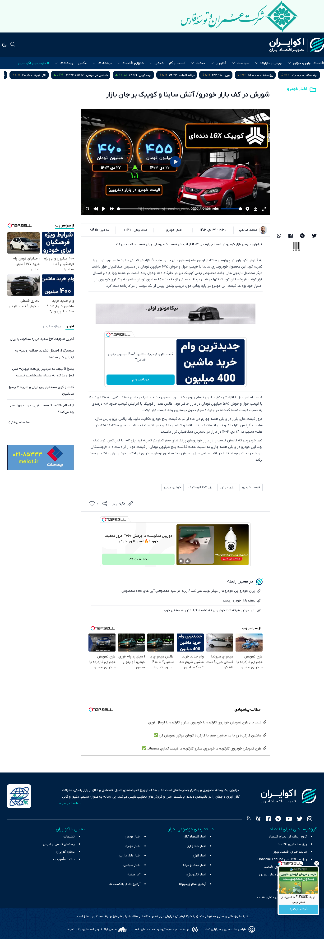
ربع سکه (312, 75)
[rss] (248, 819)
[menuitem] (114, 504)
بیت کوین (189, 75)
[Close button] (316, 863)
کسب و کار (176, 63)
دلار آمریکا (84, 75)
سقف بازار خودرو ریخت (239, 600)
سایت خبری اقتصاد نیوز (290, 852)
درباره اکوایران (65, 852)
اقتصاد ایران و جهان (308, 63)
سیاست (243, 63)
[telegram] (302, 236)
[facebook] (290, 236)
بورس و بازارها (271, 63)
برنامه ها (104, 63)
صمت (200, 63)
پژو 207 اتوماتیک (200, 487)
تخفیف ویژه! (138, 559)
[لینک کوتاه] (130, 504)
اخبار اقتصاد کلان (194, 836)
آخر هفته (133, 874)
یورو (271, 75)
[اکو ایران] (296, 45)
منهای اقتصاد (133, 63)
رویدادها (66, 63)
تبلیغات (69, 836)
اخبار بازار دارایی (129, 855)
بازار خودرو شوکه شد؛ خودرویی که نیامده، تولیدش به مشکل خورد (209, 610)
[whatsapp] (279, 236)
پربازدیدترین (52, 326)
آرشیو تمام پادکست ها (124, 884)
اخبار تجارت (132, 846)
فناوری (221, 63)
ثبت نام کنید (298, 909)
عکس (82, 63)
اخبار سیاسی (131, 865)
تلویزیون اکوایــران (32, 63)
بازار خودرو (227, 487)
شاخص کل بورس (141, 75)
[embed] (122, 504)
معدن (159, 63)
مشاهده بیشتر (20, 422)
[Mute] (188, 561)
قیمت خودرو (251, 487)
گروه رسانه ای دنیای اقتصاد (288, 836)
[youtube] (289, 819)
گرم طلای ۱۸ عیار (39, 75)
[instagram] (309, 819)
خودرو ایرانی (172, 487)
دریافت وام (140, 379)
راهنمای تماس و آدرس (59, 844)
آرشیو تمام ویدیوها (192, 884)
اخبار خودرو (297, 89)
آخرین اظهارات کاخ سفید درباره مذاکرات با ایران (42, 339)
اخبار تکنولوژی (196, 874)
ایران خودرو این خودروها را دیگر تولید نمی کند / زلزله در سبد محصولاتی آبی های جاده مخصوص (188, 591)
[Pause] (181, 561)
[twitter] (314, 236)
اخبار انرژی (199, 855)
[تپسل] (108, 334)
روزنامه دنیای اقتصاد (292, 844)
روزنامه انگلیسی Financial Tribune (282, 859)
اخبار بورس (132, 836)
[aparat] (258, 819)
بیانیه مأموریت (64, 859)
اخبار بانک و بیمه (194, 865)
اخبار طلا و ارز (196, 846)
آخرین (69, 326)
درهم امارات (231, 75)
